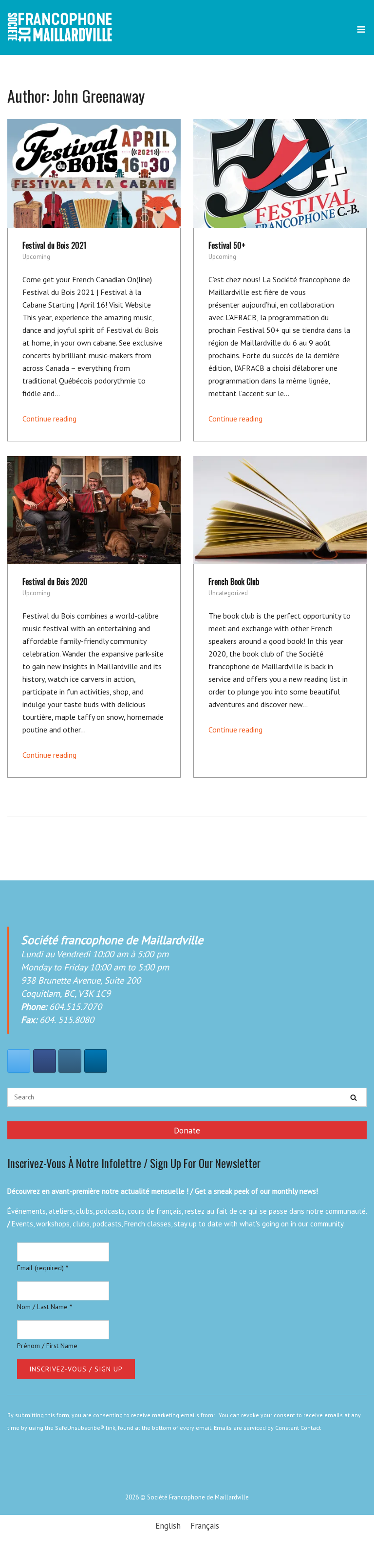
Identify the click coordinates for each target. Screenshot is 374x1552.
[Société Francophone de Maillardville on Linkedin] (95, 1061)
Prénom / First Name (47, 1345)
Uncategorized (228, 593)
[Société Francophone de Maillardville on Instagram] (69, 1061)
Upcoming (36, 257)
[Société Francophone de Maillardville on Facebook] (44, 1061)
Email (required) (42, 1267)
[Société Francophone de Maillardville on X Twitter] (18, 1061)
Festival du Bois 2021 (54, 245)
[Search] (353, 1097)
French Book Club (233, 581)
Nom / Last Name (44, 1306)
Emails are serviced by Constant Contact (267, 1427)
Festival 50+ (226, 245)
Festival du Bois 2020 (55, 581)
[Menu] (361, 29)
